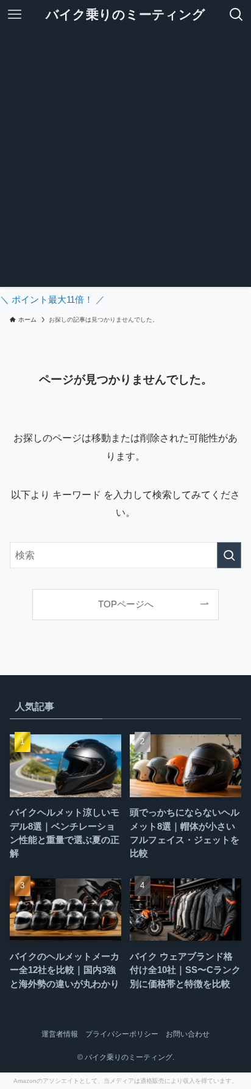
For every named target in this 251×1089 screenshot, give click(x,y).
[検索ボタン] (236, 14)
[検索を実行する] (229, 555)
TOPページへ (126, 604)
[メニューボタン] (14, 14)
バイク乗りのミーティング (125, 15)
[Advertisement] (125, 161)
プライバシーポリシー (121, 1034)
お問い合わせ (188, 1034)
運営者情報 (59, 1034)
